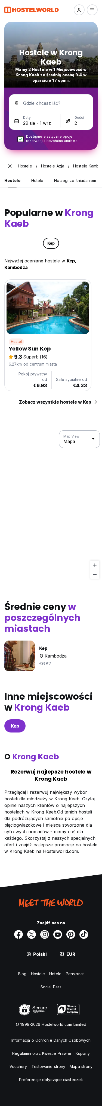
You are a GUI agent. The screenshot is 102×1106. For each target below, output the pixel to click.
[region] (51, 504)
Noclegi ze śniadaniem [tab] (75, 180)
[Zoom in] (94, 565)
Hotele (55, 973)
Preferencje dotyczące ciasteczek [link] (51, 1079)
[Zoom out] (94, 574)
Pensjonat (75, 973)
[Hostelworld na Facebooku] (18, 934)
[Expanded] (9, 166)
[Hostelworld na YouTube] (57, 934)
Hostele (38, 973)
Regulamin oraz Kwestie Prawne (41, 1053)
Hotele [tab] (37, 180)
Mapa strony (81, 1066)
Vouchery (18, 1066)
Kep (15, 726)
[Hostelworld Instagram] (44, 934)
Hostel (16, 342)
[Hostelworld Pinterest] (70, 934)
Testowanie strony (49, 1066)
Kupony (83, 1053)
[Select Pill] (79, 9)
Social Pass (51, 987)
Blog (22, 973)
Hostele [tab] (12, 180)
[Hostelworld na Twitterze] (31, 934)
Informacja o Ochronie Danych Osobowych (51, 1040)
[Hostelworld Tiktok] (83, 934)
